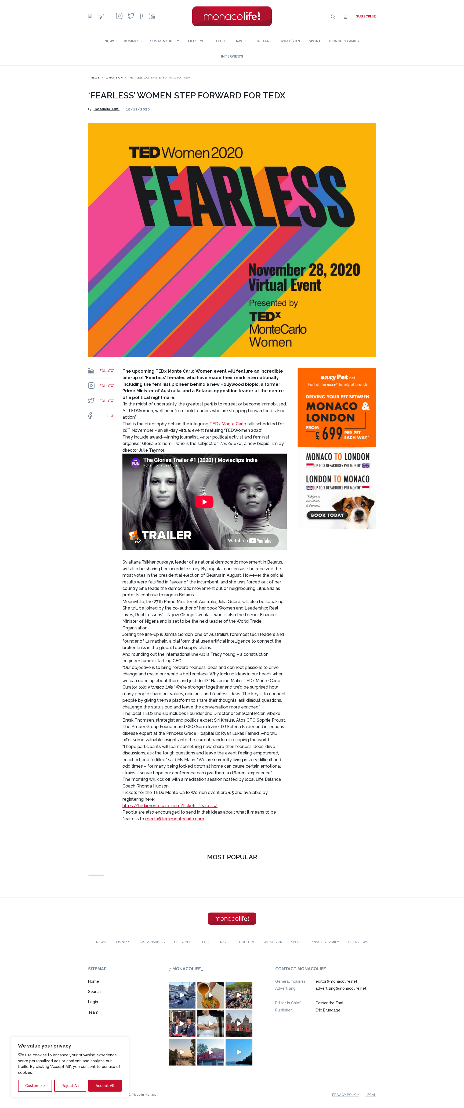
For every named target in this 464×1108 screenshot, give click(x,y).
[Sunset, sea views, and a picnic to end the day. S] (182, 1052)
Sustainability (164, 41)
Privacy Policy (345, 1095)
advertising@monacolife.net (341, 988)
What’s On (290, 41)
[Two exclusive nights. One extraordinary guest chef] (210, 1023)
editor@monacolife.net (336, 981)
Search (94, 991)
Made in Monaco (144, 1094)
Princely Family (344, 41)
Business (133, 41)
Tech (220, 41)
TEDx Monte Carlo (227, 423)
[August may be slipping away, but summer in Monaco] (210, 995)
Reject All (70, 1086)
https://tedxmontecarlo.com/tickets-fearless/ (170, 805)
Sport (315, 41)
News (109, 41)
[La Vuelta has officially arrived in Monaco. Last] (239, 1023)
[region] (70, 1067)
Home (93, 981)
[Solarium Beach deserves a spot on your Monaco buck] (239, 1052)
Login (93, 1002)
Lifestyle (197, 41)
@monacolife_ (186, 968)
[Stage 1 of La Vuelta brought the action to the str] (182, 1023)
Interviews (232, 56)
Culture (263, 41)
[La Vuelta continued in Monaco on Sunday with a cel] (239, 995)
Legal (370, 1095)
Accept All (105, 1086)
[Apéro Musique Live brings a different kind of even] (210, 1052)
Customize (35, 1086)
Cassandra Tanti (106, 109)
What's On (114, 77)
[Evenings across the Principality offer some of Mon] (182, 995)
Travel (240, 41)
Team (93, 1012)
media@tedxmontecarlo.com (174, 818)
